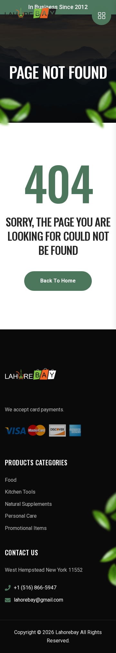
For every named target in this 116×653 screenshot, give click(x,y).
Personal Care (21, 516)
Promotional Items (26, 528)
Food (10, 480)
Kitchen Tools (20, 492)
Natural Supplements (28, 504)
